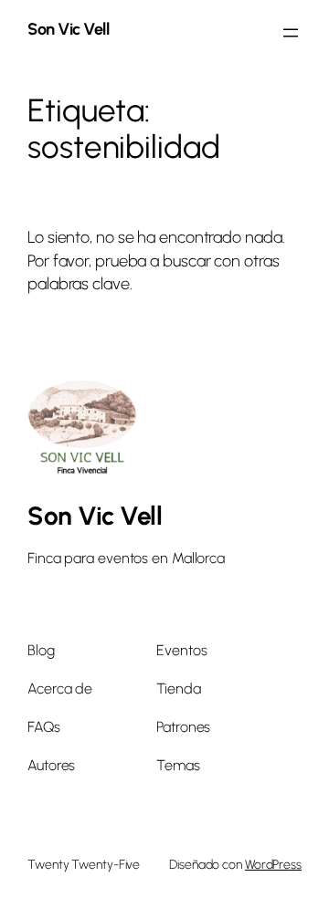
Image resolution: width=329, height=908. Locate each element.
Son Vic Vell (68, 29)
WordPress (273, 864)
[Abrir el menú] (291, 33)
